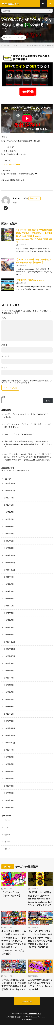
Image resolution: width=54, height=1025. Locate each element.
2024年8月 (9, 584)
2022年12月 (9, 728)
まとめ (7, 820)
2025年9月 (9, 498)
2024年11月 (9, 562)
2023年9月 (9, 663)
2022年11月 (9, 735)
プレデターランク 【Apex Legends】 (19, 434)
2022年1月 (9, 807)
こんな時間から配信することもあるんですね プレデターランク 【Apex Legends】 (40, 984)
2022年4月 (9, 786)
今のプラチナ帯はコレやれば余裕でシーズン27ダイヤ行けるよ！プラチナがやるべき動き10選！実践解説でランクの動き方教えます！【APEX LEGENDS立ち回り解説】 (28, 457)
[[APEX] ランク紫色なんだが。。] (7, 284)
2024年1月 (9, 634)
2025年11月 (9, 483)
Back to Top (27, 1001)
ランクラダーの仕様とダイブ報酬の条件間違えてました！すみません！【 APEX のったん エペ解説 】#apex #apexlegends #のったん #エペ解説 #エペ (34, 236)
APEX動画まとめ (34, 1013)
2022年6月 (9, 771)
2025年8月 (9, 505)
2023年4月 (9, 699)
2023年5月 (9, 692)
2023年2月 (9, 714)
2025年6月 (9, 519)
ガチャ (7, 834)
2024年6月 (9, 598)
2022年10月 (9, 743)
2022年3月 (9, 793)
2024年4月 (9, 613)
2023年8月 (9, 670)
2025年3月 (9, 541)
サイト (4, 367)
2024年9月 (9, 577)
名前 (4, 345)
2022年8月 (9, 757)
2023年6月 (9, 685)
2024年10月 (9, 570)
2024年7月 (9, 591)
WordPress (27, 1019)
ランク (20, 37)
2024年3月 (9, 620)
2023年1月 (9, 721)
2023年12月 (9, 642)
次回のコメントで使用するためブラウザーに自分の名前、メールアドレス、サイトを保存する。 (26, 381)
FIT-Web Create (30, 1017)
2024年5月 (9, 606)
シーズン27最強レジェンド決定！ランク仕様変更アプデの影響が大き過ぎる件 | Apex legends (13, 984)
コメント (5, 318)
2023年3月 (9, 706)
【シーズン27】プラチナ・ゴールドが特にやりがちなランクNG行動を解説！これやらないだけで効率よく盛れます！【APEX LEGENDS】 (40, 939)
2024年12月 (9, 555)
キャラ (7, 842)
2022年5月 (9, 778)
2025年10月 (9, 490)
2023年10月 (9, 656)
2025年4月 (9, 534)
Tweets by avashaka (10, 164)
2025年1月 (9, 548)
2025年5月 (9, 526)
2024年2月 (9, 627)
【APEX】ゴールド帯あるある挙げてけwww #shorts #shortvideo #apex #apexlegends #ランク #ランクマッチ (28, 444)
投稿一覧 (34, 198)
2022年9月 (9, 750)
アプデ (7, 827)
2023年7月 (9, 678)
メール (5, 356)
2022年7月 (9, 764)
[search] (50, 11)
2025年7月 (9, 512)
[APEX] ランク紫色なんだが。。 (30, 280)
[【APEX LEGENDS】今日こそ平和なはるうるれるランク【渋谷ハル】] (7, 264)
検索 (3, 397)
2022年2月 (9, 800)
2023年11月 (9, 649)
